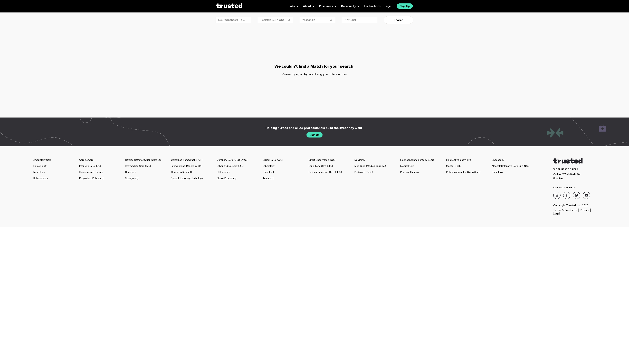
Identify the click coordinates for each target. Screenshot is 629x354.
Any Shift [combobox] (350, 19)
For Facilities (372, 6)
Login (387, 6)
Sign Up (405, 6)
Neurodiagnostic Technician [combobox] (234, 19)
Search (398, 20)
